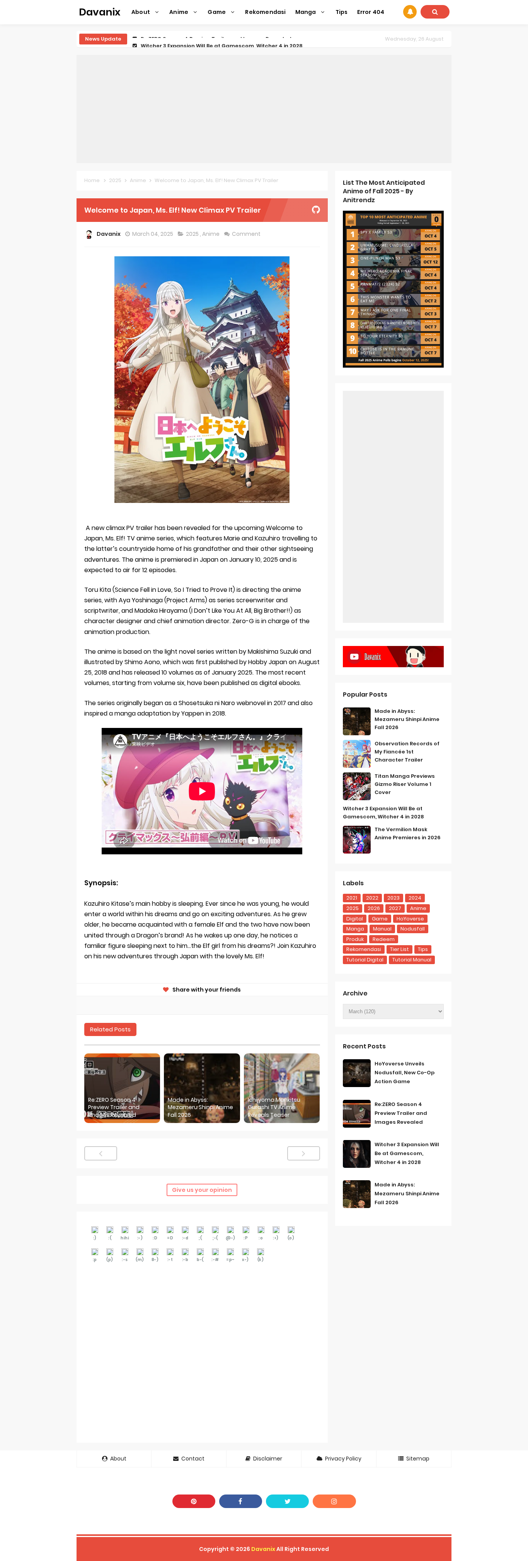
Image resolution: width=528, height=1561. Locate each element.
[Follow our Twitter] (287, 1501)
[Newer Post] (100, 1153)
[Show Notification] (410, 12)
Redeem (384, 939)
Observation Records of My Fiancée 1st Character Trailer (407, 751)
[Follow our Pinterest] (193, 1501)
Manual (382, 928)
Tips (423, 949)
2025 (193, 234)
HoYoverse (410, 918)
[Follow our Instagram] (334, 1501)
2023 (393, 897)
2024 (415, 897)
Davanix (263, 1549)
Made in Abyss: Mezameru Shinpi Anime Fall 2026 (200, 1107)
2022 (372, 897)
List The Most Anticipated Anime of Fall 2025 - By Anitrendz (384, 191)
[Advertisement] (264, 109)
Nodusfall (412, 928)
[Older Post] (303, 1153)
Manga (355, 928)
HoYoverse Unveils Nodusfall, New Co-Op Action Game (404, 1072)
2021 (351, 897)
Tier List (399, 949)
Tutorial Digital (364, 959)
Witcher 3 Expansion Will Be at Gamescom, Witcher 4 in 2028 (222, 39)
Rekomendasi (363, 949)
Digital (354, 918)
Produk (355, 939)
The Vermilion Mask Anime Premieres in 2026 (408, 833)
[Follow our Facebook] (240, 1501)
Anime (211, 234)
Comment (247, 234)
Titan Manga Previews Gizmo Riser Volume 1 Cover (405, 784)
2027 (395, 908)
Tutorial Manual (411, 959)
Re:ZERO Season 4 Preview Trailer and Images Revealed (114, 1107)
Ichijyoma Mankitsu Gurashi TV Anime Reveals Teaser (274, 1107)
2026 (374, 908)
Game (380, 918)
